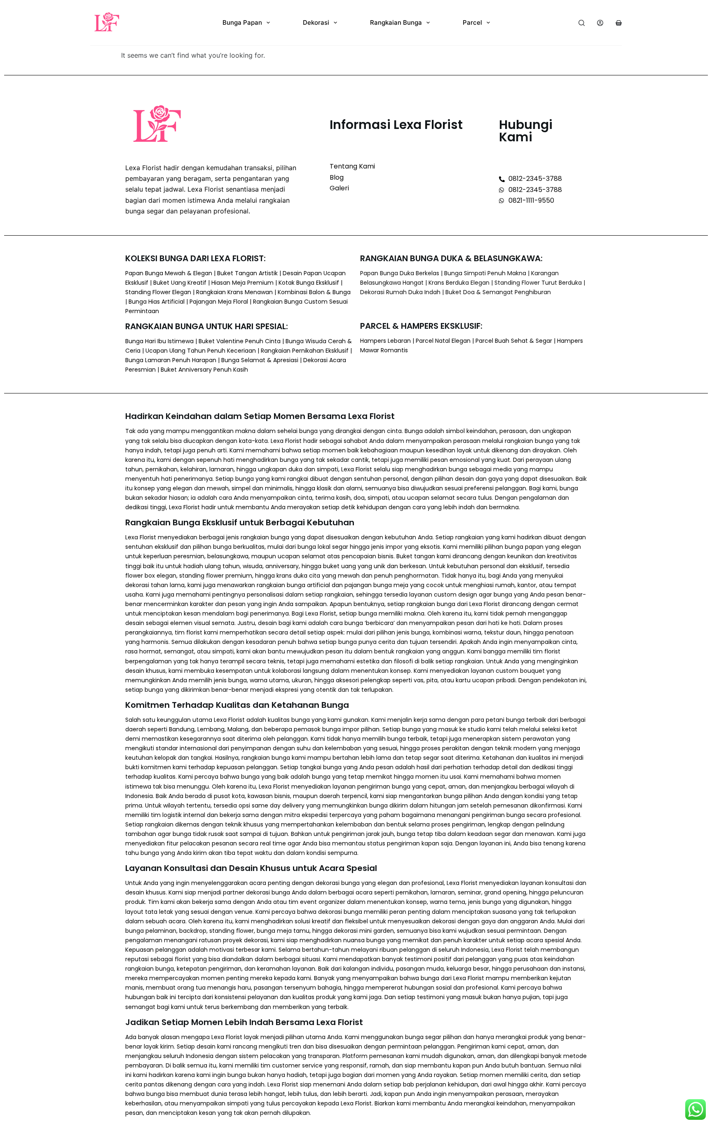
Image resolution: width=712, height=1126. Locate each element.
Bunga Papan (242, 22)
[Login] (600, 23)
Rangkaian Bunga (396, 22)
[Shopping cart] (619, 23)
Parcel (472, 22)
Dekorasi (316, 22)
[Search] (581, 23)
